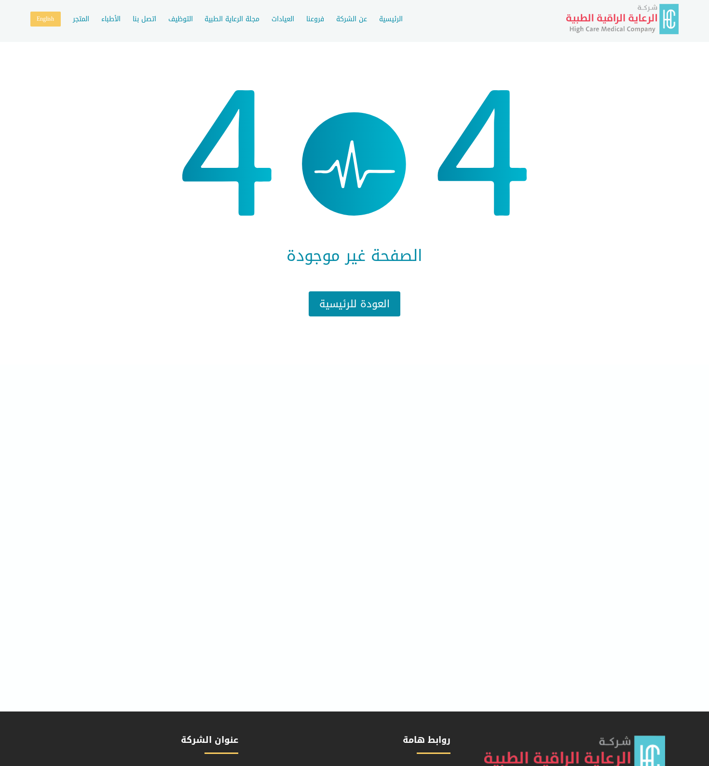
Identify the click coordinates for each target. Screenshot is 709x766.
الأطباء (111, 19)
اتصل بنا (144, 19)
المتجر (81, 19)
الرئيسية (391, 19)
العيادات (283, 19)
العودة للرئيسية (354, 304)
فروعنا (315, 19)
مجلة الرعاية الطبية (232, 19)
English (45, 19)
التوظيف (180, 19)
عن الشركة (351, 19)
